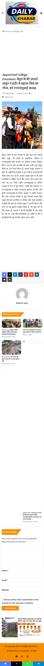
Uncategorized (17, 31)
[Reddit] (31, 274)
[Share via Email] (4, 279)
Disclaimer (24, 651)
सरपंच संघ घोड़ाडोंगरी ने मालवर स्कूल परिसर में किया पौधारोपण (32, 331)
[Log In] (41, 13)
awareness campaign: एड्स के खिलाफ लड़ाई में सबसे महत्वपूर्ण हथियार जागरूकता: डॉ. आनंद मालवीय (32, 515)
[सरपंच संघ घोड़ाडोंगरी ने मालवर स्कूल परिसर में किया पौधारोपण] (32, 323)
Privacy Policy (13, 651)
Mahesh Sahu (9, 93)
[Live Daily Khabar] (22, 13)
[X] (9, 274)
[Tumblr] (20, 274)
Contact (33, 651)
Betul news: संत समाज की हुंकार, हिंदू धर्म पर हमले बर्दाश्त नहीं (10, 359)
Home (6, 31)
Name (5, 570)
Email (5, 580)
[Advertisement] (22, 52)
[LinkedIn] (15, 274)
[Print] (9, 279)
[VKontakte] (37, 274)
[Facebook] (4, 274)
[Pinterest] (26, 274)
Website (5, 590)
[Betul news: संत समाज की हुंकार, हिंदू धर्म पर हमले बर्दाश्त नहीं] (11, 347)
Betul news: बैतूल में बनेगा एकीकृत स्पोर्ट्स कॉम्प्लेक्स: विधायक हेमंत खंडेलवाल (10, 332)
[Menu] (3, 13)
